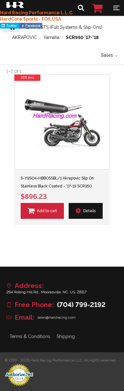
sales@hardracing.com (56, 317)
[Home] (15, 6)
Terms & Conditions (30, 336)
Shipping (66, 336)
